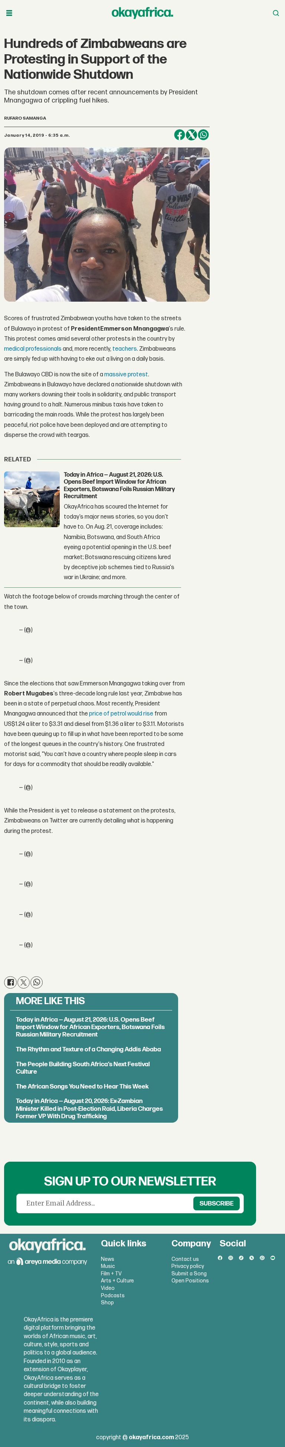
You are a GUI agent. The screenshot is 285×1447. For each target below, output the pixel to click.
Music (108, 1266)
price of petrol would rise (121, 713)
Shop (107, 1303)
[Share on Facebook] (179, 134)
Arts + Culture (117, 1281)
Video (108, 1288)
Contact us (185, 1259)
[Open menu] (9, 13)
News (107, 1259)
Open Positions (190, 1281)
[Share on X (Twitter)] (191, 134)
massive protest (126, 374)
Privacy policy (187, 1266)
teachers (124, 349)
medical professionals (33, 349)
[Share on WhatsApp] (203, 134)
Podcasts (113, 1295)
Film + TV (111, 1274)
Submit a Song (189, 1274)
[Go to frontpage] (142, 13)
